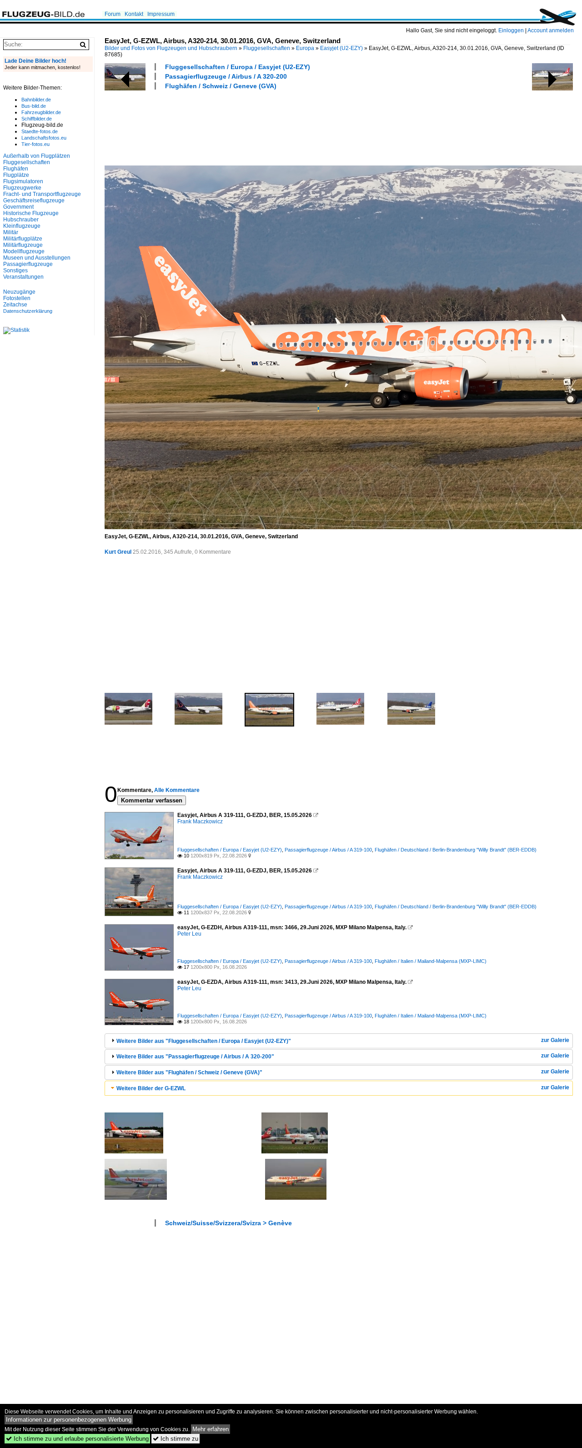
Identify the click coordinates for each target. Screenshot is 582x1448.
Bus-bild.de (33, 106)
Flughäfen (15, 168)
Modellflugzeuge (24, 251)
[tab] (339, 1040)
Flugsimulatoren (23, 181)
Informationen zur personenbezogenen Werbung (68, 1419)
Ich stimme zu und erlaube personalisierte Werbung (77, 1438)
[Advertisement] (270, 126)
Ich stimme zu (175, 1438)
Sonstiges (15, 270)
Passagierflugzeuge (28, 264)
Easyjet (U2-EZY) (341, 48)
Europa (305, 48)
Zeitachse (15, 304)
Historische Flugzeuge (31, 213)
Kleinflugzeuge (21, 226)
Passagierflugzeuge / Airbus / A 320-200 (226, 76)
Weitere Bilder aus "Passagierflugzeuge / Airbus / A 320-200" (195, 1056)
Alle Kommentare (177, 790)
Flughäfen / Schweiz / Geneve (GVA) (220, 86)
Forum (112, 14)
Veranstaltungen (23, 277)
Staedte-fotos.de (39, 131)
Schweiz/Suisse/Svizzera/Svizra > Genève (228, 1223)
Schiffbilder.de (36, 118)
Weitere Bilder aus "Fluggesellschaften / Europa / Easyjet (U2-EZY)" (203, 1041)
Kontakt (134, 14)
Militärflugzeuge (23, 245)
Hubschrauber (21, 219)
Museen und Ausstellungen (36, 258)
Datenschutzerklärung (27, 311)
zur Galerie (555, 1040)
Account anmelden (550, 30)
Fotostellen (16, 298)
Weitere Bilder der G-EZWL (151, 1088)
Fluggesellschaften (266, 48)
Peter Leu (189, 934)
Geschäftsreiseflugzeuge (34, 200)
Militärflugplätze (22, 238)
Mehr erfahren (210, 1429)
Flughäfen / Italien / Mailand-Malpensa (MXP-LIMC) (431, 961)
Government (18, 207)
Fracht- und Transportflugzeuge (42, 194)
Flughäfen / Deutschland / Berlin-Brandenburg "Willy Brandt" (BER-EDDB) (456, 849)
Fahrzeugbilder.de (41, 112)
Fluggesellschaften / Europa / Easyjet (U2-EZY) (237, 66)
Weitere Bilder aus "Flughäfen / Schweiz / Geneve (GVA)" (189, 1072)
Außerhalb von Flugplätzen (36, 156)
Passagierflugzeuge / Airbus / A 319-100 (328, 849)
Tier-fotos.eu (35, 144)
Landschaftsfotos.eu (43, 137)
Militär (10, 232)
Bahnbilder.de (36, 99)
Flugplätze (16, 175)
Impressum (161, 14)
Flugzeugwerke (22, 188)
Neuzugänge (19, 292)
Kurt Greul (118, 552)
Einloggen (511, 30)
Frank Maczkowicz (200, 821)
